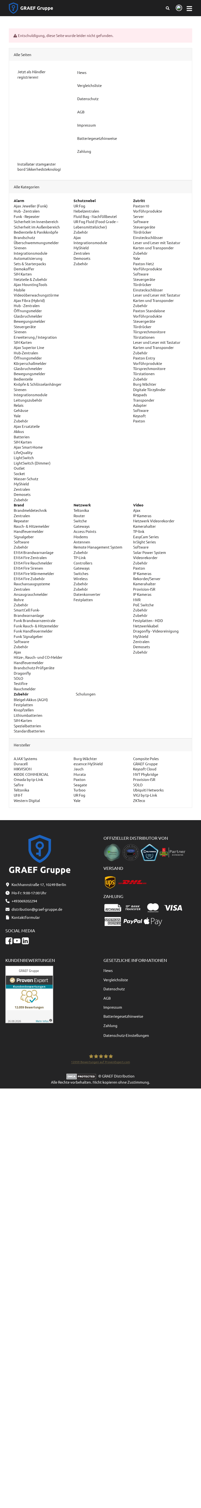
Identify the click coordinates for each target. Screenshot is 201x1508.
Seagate (80, 784)
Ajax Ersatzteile (27, 426)
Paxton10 (141, 205)
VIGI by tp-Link (145, 795)
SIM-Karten (23, 720)
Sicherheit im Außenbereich (37, 227)
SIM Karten (23, 274)
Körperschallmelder (30, 363)
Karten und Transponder (153, 247)
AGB (107, 998)
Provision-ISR (144, 589)
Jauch (79, 768)
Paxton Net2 (143, 263)
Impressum (112, 1007)
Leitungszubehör (28, 400)
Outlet (19, 468)
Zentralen (22, 489)
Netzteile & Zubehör (30, 279)
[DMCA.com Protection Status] (82, 1076)
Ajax (77, 237)
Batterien (22, 436)
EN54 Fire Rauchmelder (33, 563)
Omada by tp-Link (28, 779)
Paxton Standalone (149, 310)
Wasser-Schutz (26, 478)
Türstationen (144, 337)
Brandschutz (24, 237)
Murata (80, 774)
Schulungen (85, 694)
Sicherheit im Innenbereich (36, 221)
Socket (19, 473)
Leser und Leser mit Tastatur (156, 242)
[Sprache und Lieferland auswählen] (178, 8)
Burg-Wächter (85, 758)
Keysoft (139, 415)
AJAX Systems (25, 758)
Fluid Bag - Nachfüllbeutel (95, 216)
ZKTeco (139, 800)
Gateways (82, 526)
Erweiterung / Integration (35, 337)
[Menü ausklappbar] (189, 8)
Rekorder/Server (147, 578)
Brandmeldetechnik (30, 510)
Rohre (19, 599)
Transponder (143, 400)
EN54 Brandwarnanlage (33, 552)
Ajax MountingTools (30, 284)
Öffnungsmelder (28, 310)
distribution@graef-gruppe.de (37, 909)
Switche (80, 520)
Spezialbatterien (27, 725)
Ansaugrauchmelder (31, 594)
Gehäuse (21, 410)
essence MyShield (88, 763)
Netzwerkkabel (145, 625)
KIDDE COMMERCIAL (31, 774)
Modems (81, 536)
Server (138, 216)
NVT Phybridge (145, 774)
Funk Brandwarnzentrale (34, 620)
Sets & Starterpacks (30, 263)
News (108, 970)
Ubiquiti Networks (148, 790)
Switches (81, 573)
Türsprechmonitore (149, 331)
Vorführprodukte (147, 211)
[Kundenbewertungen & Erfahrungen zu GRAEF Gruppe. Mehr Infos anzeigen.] (29, 994)
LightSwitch (24, 457)
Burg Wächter (144, 384)
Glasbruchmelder (28, 316)
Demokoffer (24, 268)
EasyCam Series (146, 536)
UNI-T (18, 795)
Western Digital (27, 800)
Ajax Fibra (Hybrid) (29, 300)
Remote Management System (98, 547)
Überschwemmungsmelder (36, 242)
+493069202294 (24, 900)
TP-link (138, 531)
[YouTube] (17, 941)
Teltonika (81, 510)
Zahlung (110, 1025)
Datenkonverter (87, 594)
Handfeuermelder (29, 531)
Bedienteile (23, 379)
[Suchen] (167, 8)
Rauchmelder (25, 688)
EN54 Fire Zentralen (30, 557)
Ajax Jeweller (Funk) (31, 205)
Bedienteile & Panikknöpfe (36, 232)
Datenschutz (114, 988)
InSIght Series (144, 541)
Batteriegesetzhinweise (123, 1016)
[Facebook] (9, 941)
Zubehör (21, 421)
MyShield (21, 483)
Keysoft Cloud (144, 768)
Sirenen (20, 247)
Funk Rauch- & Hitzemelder (36, 625)
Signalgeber (24, 536)
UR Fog (79, 205)
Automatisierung (28, 258)
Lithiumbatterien (28, 715)
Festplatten (83, 599)
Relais (19, 405)
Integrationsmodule (30, 253)
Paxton (139, 421)
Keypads (140, 394)
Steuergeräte (25, 326)
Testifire (20, 683)
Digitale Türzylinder (149, 389)
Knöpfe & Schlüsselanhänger (38, 384)
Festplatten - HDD (148, 620)
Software (141, 221)
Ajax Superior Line (29, 347)
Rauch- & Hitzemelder (32, 526)
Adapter (140, 405)
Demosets (22, 494)
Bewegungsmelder (29, 321)
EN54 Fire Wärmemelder (34, 573)
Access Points (85, 531)
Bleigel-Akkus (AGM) (31, 699)
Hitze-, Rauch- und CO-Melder (38, 657)
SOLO (18, 678)
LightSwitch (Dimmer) (32, 463)
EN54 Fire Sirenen (28, 568)
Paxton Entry (144, 358)
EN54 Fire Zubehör (29, 578)
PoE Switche (143, 604)
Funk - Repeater (27, 216)
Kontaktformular (26, 917)
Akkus (19, 431)
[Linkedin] (25, 941)
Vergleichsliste (115, 979)
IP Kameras (142, 515)
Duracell (21, 763)
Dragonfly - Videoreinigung (156, 631)
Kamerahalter (144, 526)
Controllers (83, 563)
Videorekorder (145, 557)
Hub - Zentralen (27, 211)
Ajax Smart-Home (28, 447)
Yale (17, 415)
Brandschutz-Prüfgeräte (34, 667)
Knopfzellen (24, 709)
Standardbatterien (29, 731)
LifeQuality (23, 452)
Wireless (81, 578)
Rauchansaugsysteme (32, 583)
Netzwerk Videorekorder (154, 520)
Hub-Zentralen (26, 352)
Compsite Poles (146, 758)
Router (79, 515)
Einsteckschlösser (148, 237)
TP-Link (80, 557)
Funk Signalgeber (28, 636)
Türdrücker (142, 232)
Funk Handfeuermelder (33, 631)
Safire (19, 784)
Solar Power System (149, 552)
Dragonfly (22, 673)
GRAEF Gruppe (145, 763)
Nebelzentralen (86, 211)
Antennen (82, 541)
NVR (136, 599)
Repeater (21, 520)
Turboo (80, 790)
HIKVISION (23, 768)
